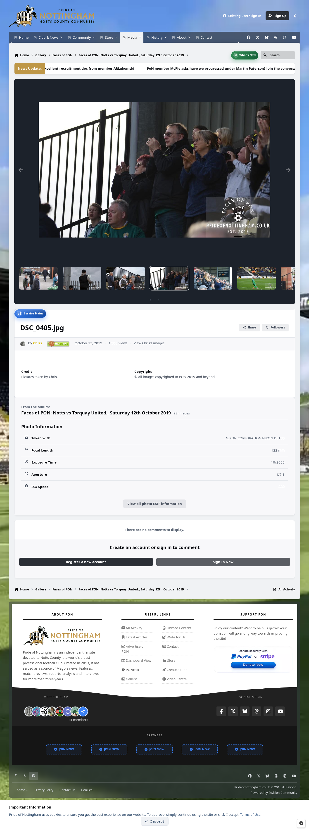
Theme (20, 790)
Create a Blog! (177, 669)
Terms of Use (250, 814)
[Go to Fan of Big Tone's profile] (52, 711)
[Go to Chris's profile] (22, 344)
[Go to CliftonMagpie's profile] (68, 711)
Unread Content (178, 628)
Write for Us (175, 637)
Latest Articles (136, 637)
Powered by (274, 792)
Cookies (86, 790)
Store (170, 660)
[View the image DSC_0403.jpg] (256, 278)
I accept (157, 821)
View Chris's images (149, 343)
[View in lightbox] (154, 169)
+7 (83, 711)
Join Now (66, 749)
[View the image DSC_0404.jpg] (213, 278)
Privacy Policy (43, 790)
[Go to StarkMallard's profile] (75, 711)
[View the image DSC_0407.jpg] (82, 278)
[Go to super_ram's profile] (45, 711)
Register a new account (86, 561)
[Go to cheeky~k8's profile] (37, 711)
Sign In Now (223, 561)
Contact (172, 646)
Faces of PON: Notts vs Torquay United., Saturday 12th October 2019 (96, 413)
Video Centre (176, 679)
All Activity (133, 628)
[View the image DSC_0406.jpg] (125, 278)
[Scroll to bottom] (301, 823)
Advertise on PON (133, 649)
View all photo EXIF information (154, 503)
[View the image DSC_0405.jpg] (169, 278)
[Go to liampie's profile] (60, 711)
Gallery (131, 679)
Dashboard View (138, 660)
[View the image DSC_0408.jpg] (38, 278)
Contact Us (67, 790)
